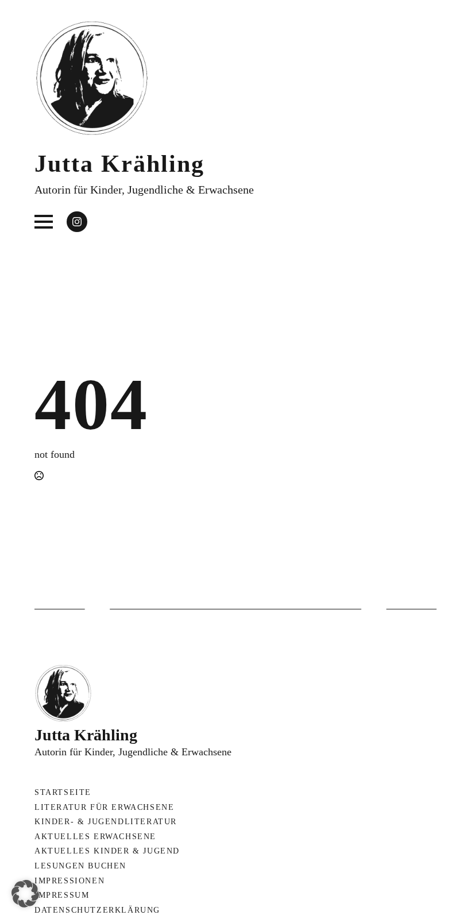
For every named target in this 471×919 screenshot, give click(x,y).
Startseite (62, 792)
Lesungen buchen (80, 866)
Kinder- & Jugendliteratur (105, 821)
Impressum (61, 895)
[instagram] (77, 221)
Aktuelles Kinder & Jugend (107, 851)
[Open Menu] (43, 222)
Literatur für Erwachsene (104, 807)
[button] (25, 893)
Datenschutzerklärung (97, 910)
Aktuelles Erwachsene (95, 836)
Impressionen (69, 880)
